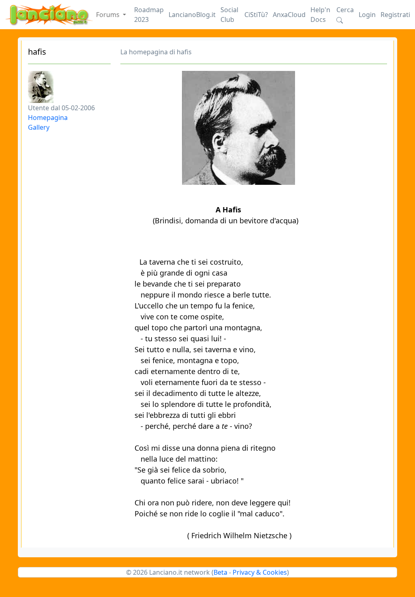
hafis (37, 51)
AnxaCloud (289, 14)
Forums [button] (108, 14)
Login (367, 14)
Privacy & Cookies (260, 572)
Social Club (229, 14)
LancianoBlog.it (192, 14)
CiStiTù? (256, 14)
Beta (220, 572)
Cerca (345, 9)
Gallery (38, 127)
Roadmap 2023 (149, 14)
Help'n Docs (320, 14)
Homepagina (48, 117)
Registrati (395, 14)
